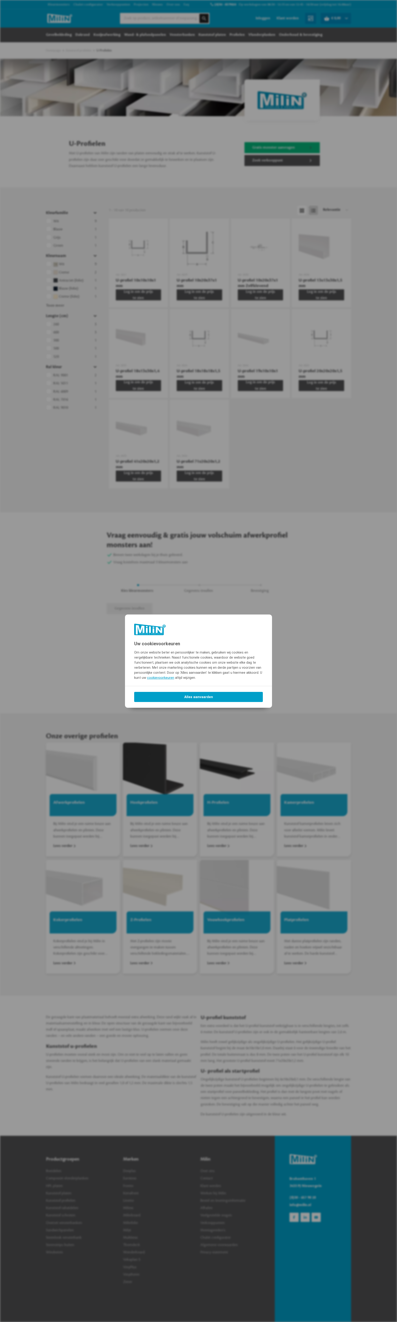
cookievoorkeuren (160, 678)
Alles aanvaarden (198, 697)
